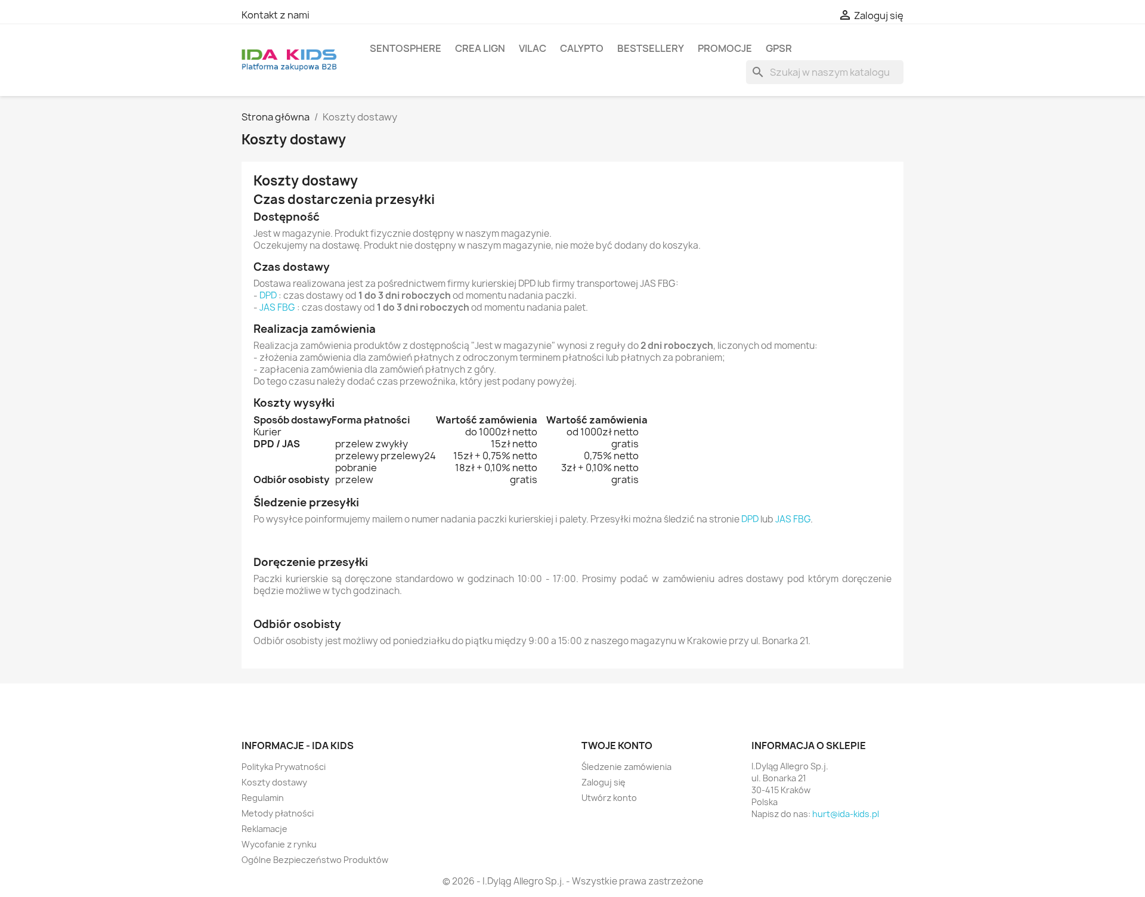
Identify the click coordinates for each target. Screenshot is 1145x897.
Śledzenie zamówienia (626, 766)
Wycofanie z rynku (279, 844)
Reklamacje (264, 828)
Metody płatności (278, 813)
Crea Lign (480, 48)
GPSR (779, 48)
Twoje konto (616, 745)
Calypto (582, 48)
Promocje (725, 48)
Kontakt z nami (276, 14)
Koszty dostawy (274, 782)
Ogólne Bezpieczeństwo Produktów (315, 859)
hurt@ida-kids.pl (845, 813)
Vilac (532, 48)
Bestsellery (650, 48)
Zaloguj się (603, 782)
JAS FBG (277, 307)
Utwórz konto (609, 797)
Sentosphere (405, 48)
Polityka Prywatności (284, 766)
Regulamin (263, 797)
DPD (268, 295)
